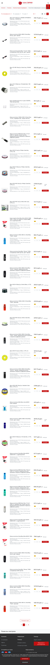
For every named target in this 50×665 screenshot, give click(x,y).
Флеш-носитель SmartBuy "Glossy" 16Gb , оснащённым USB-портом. (20, 570)
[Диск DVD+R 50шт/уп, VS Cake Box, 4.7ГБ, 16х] (4, 443)
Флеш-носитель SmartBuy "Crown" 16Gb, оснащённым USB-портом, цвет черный (20, 51)
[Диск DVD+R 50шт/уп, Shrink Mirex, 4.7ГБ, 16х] (4, 290)
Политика (3, 645)
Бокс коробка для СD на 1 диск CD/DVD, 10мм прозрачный (20, 101)
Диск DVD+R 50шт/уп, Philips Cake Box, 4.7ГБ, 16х (20, 167)
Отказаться (25, 662)
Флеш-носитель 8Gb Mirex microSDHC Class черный (19, 403)
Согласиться (25, 658)
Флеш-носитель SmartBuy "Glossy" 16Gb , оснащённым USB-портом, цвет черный (20, 252)
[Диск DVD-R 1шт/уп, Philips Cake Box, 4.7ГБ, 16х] (4, 156)
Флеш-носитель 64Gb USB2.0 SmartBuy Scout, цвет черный (20, 553)
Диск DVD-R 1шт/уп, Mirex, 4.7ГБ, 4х (19, 350)
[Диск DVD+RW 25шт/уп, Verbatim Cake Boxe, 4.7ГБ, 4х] (4, 391)
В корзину (45, 23)
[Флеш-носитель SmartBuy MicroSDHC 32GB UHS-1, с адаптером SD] (4, 459)
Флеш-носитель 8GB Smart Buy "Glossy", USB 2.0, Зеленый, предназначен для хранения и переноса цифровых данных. (20, 488)
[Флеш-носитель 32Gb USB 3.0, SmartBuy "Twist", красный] (4, 608)
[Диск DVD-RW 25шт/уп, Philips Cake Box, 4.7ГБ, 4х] (4, 190)
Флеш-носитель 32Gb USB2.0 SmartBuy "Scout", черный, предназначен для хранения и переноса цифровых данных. (20, 269)
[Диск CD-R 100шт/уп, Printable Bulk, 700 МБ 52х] (4, 90)
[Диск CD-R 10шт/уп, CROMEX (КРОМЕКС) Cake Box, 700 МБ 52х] (4, 24)
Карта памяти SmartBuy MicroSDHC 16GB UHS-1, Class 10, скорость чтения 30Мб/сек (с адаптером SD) (20, 219)
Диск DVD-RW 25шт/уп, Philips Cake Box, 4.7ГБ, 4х (20, 184)
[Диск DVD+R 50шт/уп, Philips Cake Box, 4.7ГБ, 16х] (4, 173)
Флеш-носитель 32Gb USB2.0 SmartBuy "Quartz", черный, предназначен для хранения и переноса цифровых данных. (20, 370)
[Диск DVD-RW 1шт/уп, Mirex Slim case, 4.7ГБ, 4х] (4, 207)
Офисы (3, 642)
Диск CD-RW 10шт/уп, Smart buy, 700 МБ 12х (20, 68)
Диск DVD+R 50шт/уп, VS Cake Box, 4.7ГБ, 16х (20, 437)
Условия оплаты (22, 642)
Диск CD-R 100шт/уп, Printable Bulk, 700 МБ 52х (20, 84)
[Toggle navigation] (2, 3)
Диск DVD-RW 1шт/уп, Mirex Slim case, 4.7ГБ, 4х (19, 202)
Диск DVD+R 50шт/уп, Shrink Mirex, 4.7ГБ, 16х (20, 285)
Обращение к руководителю (41, 643)
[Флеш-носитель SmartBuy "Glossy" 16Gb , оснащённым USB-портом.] (4, 575)
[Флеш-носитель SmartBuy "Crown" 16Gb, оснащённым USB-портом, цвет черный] (4, 57)
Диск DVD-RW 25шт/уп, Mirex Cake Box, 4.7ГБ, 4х (20, 318)
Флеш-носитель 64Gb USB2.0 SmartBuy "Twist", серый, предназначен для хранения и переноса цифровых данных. (21, 335)
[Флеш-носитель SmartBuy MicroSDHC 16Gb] (4, 542)
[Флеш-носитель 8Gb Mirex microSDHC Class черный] (4, 408)
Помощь (20, 639)
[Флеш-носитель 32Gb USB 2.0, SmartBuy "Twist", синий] (4, 241)
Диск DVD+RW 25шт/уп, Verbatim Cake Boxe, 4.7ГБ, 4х (20, 386)
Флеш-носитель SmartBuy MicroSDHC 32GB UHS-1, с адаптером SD (19, 454)
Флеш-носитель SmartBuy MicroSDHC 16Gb (21, 536)
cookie (45, 655)
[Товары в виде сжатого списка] (47, 14)
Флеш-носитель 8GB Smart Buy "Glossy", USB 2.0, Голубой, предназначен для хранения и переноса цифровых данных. (20, 471)
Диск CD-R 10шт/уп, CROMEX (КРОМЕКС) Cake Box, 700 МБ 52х (20, 18)
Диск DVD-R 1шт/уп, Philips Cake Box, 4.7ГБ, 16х (19, 151)
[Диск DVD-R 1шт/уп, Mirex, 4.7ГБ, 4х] (4, 357)
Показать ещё (25, 620)
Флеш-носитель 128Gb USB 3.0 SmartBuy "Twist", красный (20, 301)
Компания (3, 636)
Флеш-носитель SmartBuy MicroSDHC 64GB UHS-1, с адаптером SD (19, 520)
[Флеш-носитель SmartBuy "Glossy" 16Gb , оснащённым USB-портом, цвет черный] (4, 257)
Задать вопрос (37, 639)
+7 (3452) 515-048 (32, 652)
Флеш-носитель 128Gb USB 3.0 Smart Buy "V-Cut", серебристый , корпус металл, (20, 118)
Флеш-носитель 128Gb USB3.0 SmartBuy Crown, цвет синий (20, 419)
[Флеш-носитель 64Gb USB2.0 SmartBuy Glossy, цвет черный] (4, 40)
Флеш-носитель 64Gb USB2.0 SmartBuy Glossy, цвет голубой (20, 586)
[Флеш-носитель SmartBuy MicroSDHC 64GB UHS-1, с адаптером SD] (4, 526)
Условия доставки (22, 645)
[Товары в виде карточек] (42, 14)
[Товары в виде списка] (45, 14)
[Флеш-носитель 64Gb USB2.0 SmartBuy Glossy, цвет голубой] (4, 592)
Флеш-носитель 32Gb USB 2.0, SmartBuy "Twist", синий (20, 235)
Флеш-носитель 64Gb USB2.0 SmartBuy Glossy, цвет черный (20, 35)
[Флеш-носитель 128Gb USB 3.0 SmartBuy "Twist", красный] (4, 307)
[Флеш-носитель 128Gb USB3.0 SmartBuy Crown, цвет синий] (4, 425)
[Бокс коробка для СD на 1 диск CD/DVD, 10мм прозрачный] (4, 106)
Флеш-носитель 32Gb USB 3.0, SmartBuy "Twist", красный (20, 603)
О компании (4, 639)
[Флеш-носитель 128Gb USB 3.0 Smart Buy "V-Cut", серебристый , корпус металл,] (4, 123)
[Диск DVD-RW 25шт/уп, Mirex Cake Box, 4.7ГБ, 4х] (4, 323)
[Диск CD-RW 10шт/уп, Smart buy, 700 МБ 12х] (4, 73)
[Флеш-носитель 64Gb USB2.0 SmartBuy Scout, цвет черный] (4, 559)
